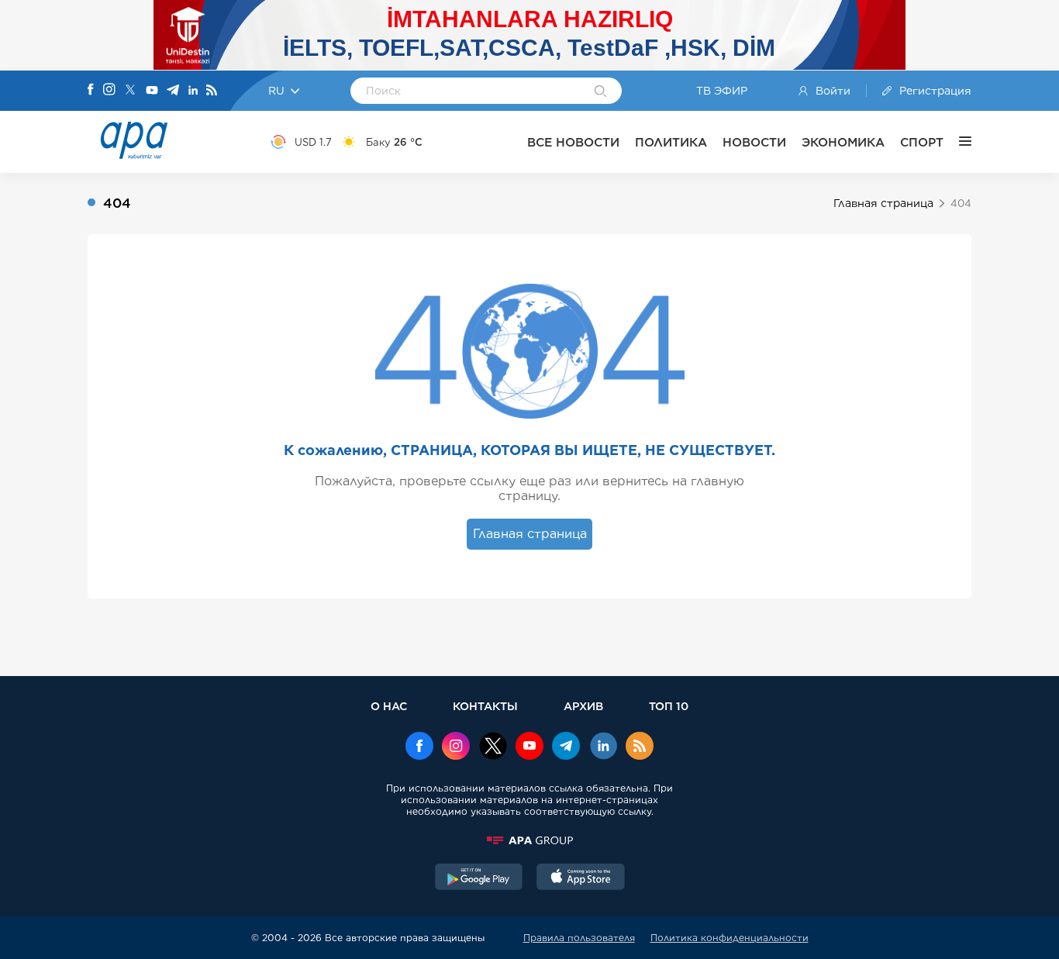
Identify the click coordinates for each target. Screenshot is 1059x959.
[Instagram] (109, 90)
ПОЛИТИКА (671, 142)
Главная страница (883, 203)
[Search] (600, 92)
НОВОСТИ (754, 142)
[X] (130, 91)
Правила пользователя (579, 937)
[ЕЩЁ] (957, 141)
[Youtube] (152, 91)
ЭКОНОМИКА (843, 142)
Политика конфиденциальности (729, 937)
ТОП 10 (668, 705)
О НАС (389, 705)
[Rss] (211, 91)
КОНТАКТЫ (485, 705)
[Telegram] (173, 91)
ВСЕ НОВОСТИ (573, 142)
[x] (493, 747)
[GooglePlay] (479, 878)
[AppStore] (580, 878)
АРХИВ (583, 705)
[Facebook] (91, 90)
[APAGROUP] (529, 840)
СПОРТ (921, 142)
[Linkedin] (193, 91)
